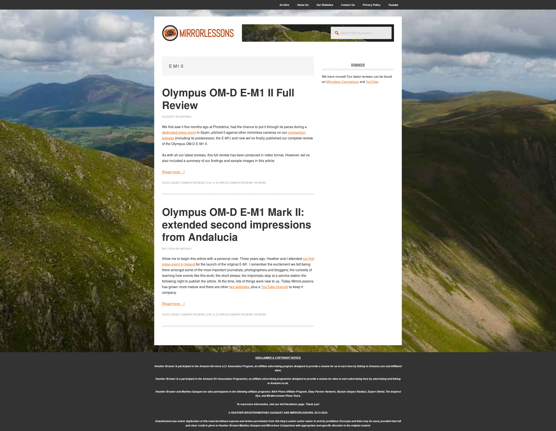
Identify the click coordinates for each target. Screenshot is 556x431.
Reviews (260, 182)
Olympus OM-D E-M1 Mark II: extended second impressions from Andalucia (236, 224)
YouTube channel (274, 286)
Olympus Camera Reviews (234, 182)
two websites (239, 286)
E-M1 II (210, 182)
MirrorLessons (198, 33)
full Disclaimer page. (292, 404)
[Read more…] (173, 171)
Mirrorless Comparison (342, 81)
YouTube (372, 81)
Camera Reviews (193, 182)
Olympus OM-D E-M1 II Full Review (228, 98)
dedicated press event (179, 132)
